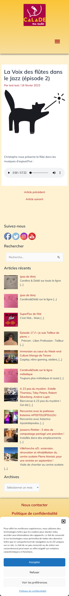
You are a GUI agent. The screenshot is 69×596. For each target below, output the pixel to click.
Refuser (34, 572)
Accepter (34, 562)
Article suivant (34, 199)
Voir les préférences (34, 582)
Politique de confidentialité (32, 591)
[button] (63, 521)
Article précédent (34, 192)
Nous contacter (34, 505)
